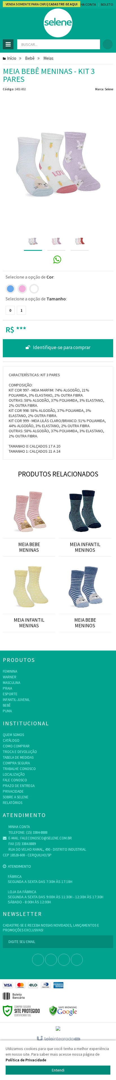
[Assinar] (106, 941)
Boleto (107, 4)
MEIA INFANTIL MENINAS (29, 623)
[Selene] (58, 22)
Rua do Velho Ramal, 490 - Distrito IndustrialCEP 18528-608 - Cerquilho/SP (44, 852)
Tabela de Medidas (18, 757)
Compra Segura (16, 763)
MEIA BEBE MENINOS (85, 623)
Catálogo (11, 740)
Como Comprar (16, 746)
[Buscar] (93, 44)
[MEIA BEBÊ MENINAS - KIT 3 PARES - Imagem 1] (33, 241)
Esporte (10, 694)
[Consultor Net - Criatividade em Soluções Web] (58, 1028)
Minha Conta (85, 4)
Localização (14, 774)
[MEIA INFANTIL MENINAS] (29, 583)
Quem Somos (13, 734)
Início (11, 58)
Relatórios (12, 802)
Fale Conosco (15, 780)
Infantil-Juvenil (16, 699)
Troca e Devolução (20, 751)
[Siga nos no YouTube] (51, 960)
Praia (7, 688)
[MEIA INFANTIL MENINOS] (85, 507)
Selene (109, 89)
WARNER (9, 677)
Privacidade (13, 791)
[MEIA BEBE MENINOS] (85, 583)
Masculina (11, 682)
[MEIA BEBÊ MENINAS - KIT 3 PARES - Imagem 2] (56, 241)
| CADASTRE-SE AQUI (62, 4)
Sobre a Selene (15, 797)
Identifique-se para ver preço (58, 348)
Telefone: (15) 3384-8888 (27, 832)
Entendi (58, 1070)
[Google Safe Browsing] (63, 1010)
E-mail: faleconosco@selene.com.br (40, 838)
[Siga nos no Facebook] (38, 960)
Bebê (30, 58)
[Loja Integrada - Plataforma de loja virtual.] (58, 1039)
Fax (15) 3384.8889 (22, 843)
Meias (48, 58)
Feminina (10, 671)
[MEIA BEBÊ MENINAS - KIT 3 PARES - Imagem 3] (80, 241)
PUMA (7, 711)
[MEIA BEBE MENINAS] (29, 507)
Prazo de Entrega (19, 785)
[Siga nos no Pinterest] (77, 960)
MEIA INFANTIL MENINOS (85, 547)
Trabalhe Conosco (19, 768)
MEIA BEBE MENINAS (29, 547)
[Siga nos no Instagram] (64, 960)
